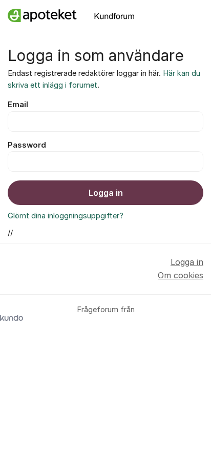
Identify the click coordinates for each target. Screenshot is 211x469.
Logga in (106, 193)
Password (27, 145)
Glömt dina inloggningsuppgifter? (65, 215)
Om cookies (180, 275)
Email (18, 104)
